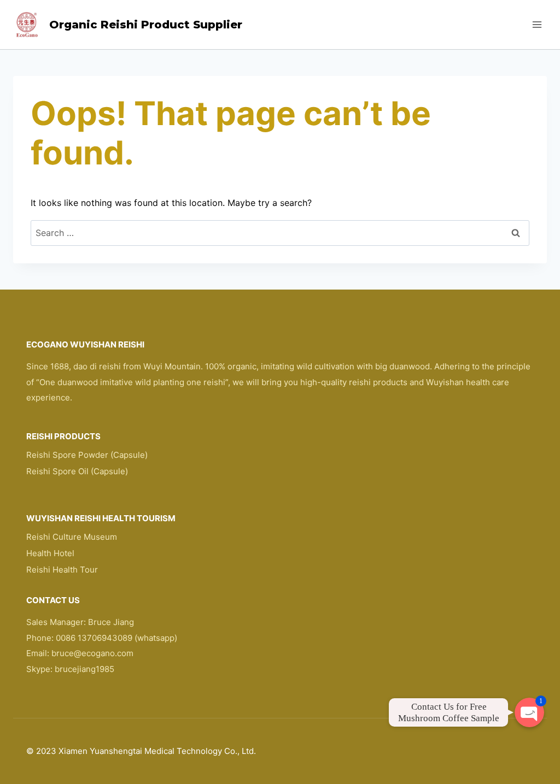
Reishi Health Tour (62, 569)
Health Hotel (50, 553)
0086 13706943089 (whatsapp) (116, 638)
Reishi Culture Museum (71, 537)
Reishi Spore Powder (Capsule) (87, 455)
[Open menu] (537, 24)
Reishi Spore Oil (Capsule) (77, 471)
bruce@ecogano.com (92, 653)
